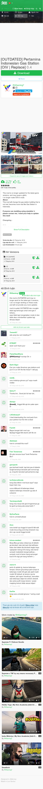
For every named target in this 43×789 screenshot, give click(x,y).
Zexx (11, 525)
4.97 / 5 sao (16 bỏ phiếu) (8, 187)
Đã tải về (8, 182)
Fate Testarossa (16, 451)
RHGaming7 (18, 85)
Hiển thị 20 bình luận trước (21, 327)
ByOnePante (14, 514)
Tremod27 (13, 332)
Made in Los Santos (8, 781)
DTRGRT (13, 343)
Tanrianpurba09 (16, 501)
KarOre (12, 591)
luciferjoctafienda (16, 480)
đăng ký (6, 607)
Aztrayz (12, 401)
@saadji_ (13, 404)
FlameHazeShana (16, 354)
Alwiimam (13, 441)
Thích (19, 182)
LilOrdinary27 (15, 415)
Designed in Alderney (8, 779)
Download (23, 73)
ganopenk (13, 465)
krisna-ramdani (15, 540)
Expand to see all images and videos (21, 176)
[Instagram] (16, 87)
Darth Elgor (14, 365)
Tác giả (22, 293)
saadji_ (12, 378)
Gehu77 (13, 391)
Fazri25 (12, 428)
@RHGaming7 (15, 356)
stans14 (13, 564)
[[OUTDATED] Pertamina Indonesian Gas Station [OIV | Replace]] (21, 143)
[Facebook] (14, 87)
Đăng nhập (30, 605)
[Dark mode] (36, 8)
